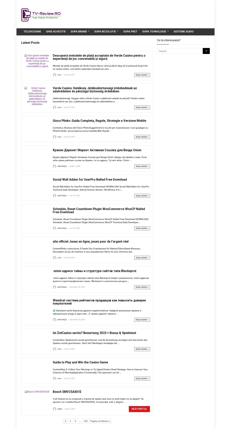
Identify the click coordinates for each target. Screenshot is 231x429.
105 (86, 421)
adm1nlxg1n (62, 166)
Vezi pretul (139, 408)
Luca (59, 75)
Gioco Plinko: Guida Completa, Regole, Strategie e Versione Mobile (99, 121)
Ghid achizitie (56, 31)
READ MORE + (142, 75)
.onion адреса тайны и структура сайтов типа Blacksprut (94, 271)
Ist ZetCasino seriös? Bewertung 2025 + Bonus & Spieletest (94, 333)
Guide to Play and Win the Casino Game (80, 362)
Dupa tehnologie (154, 31)
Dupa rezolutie (105, 31)
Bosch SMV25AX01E (67, 392)
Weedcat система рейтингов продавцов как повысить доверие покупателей (99, 302)
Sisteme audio (184, 31)
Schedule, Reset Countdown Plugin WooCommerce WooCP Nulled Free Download (99, 210)
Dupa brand (79, 31)
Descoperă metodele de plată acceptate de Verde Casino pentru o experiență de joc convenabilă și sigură (99, 57)
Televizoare (32, 31)
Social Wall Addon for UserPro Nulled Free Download (90, 179)
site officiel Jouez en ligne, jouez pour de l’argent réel (91, 241)
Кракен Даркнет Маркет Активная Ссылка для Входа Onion (97, 150)
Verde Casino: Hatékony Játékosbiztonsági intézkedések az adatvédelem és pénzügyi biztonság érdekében (95, 89)
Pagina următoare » (100, 421)
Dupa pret (130, 31)
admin (59, 409)
